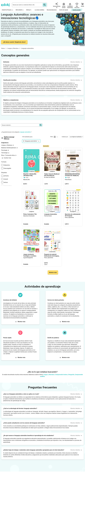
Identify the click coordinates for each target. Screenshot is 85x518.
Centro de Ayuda (63, 10)
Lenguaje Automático (50, 214)
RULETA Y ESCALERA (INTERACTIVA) (29, 174)
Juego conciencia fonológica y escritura (29, 255)
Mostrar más (53, 272)
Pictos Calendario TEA (30, 214)
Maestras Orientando (29, 216)
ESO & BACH (19, 10)
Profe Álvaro (68, 179)
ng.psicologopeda (28, 257)
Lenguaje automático (25, 132)
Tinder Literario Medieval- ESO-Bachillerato (52, 174)
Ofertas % (28, 10)
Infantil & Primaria (7, 10)
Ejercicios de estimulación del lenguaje (72, 215)
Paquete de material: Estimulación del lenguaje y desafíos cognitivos (51, 255)
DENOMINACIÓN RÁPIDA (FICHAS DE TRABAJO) (72, 174)
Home (3, 48)
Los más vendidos (39, 10)
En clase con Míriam (49, 177)
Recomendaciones (52, 10)
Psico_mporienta (69, 217)
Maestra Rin (26, 179)
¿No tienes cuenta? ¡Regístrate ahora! (14, 42)
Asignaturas (4, 142)
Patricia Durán (48, 216)
